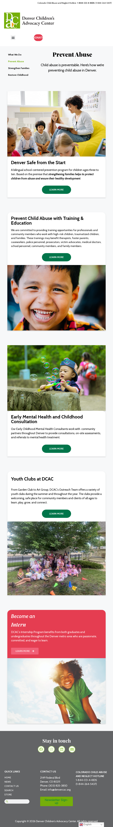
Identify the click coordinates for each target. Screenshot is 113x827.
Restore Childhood (18, 75)
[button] (13, 37)
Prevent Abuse (16, 61)
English (87, 824)
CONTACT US (48, 771)
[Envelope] (72, 749)
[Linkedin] (61, 749)
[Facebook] (41, 749)
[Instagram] (51, 749)
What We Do (14, 54)
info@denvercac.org (59, 789)
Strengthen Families (18, 68)
